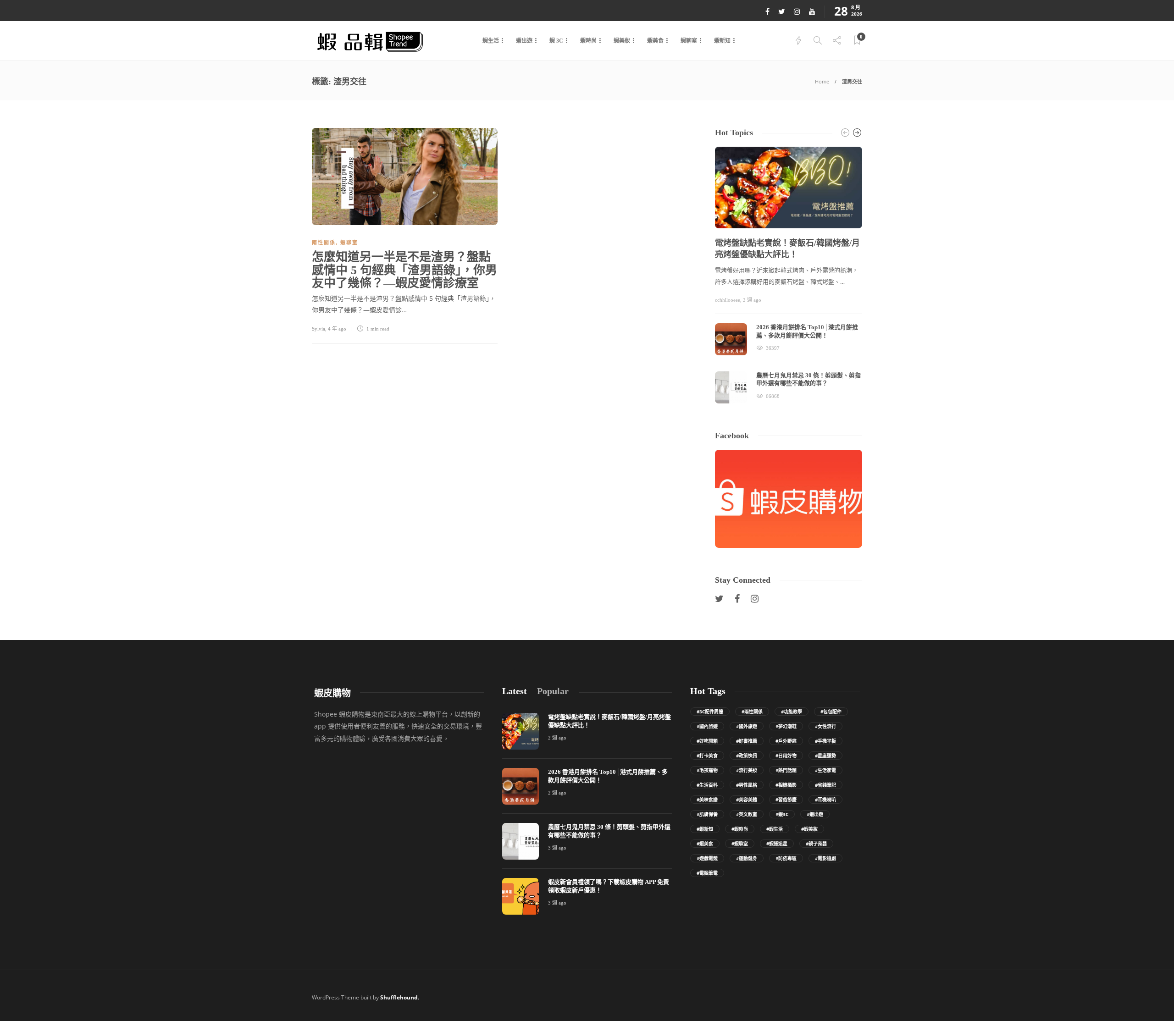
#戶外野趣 (786, 741)
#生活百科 (707, 785)
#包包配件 (831, 711)
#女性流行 (825, 726)
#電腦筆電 (707, 873)
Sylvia (318, 328)
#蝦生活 (774, 829)
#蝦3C (781, 814)
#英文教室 (746, 814)
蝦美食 (655, 41)
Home (822, 81)
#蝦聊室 (739, 843)
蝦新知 (722, 41)
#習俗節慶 (786, 799)
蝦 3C (556, 41)
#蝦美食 (705, 843)
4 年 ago (337, 328)
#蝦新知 (705, 829)
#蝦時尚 (739, 829)
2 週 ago (752, 300)
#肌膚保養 (707, 814)
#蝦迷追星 (776, 843)
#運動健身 (746, 858)
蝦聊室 (689, 41)
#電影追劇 (825, 858)
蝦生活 (490, 41)
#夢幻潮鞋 (786, 726)
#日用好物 (786, 755)
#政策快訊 (746, 755)
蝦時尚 (588, 41)
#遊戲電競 (707, 858)
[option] (788, 275)
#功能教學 (791, 711)
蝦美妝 (622, 41)
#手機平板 (825, 741)
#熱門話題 (786, 770)
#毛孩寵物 (707, 770)
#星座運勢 (825, 755)
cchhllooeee (727, 300)
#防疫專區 (786, 858)
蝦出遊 (524, 41)
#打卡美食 (707, 755)
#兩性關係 (752, 711)
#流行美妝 (746, 770)
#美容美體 (746, 799)
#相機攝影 (786, 785)
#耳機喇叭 (825, 799)
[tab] (514, 691)
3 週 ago (557, 847)
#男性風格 (746, 785)
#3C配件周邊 (710, 711)
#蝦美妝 (809, 829)
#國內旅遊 (707, 726)
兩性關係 (324, 242)
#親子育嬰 (816, 843)
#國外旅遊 (746, 726)
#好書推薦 (746, 741)
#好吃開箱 (707, 741)
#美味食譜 (707, 799)
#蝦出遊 (815, 814)
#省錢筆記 (825, 785)
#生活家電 (825, 770)
